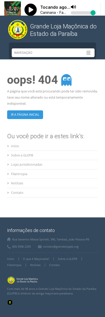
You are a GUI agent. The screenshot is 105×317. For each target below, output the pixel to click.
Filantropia (19, 174)
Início (15, 146)
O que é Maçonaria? (36, 259)
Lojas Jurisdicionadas (26, 164)
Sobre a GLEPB (22, 155)
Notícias (17, 183)
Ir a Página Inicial (25, 114)
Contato (17, 192)
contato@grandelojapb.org (60, 246)
